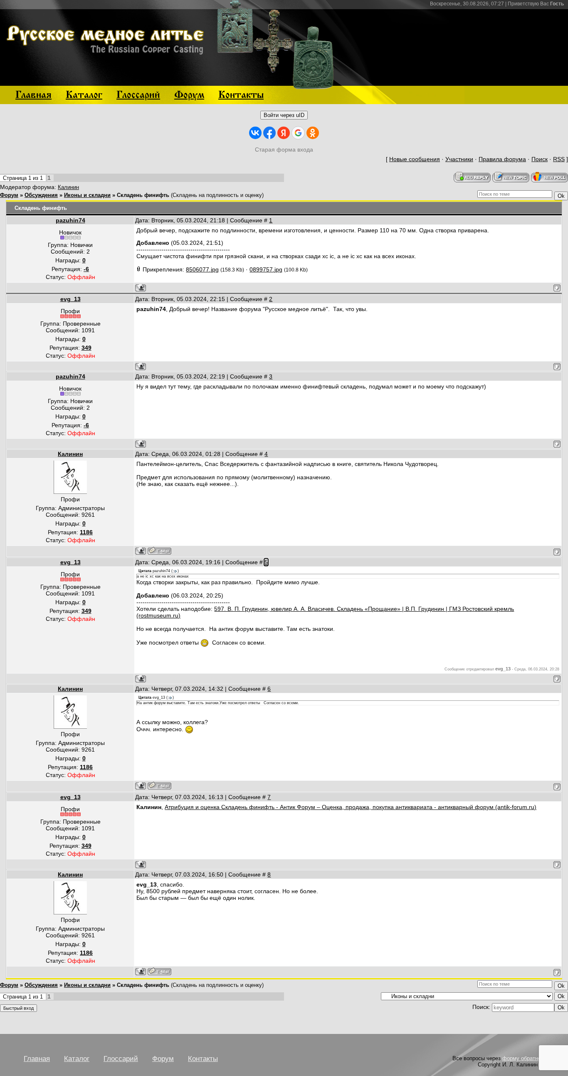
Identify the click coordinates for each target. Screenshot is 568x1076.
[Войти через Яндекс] (283, 133)
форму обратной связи (531, 1058)
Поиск (539, 159)
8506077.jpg (202, 269)
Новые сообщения (414, 159)
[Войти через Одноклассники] (312, 133)
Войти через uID (284, 115)
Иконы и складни (87, 195)
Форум (9, 195)
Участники (459, 159)
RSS (559, 159)
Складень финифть (143, 195)
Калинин (68, 187)
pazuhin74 (70, 220)
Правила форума (502, 159)
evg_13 (70, 299)
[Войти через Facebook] (269, 133)
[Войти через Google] (298, 132)
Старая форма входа (284, 149)
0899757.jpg (265, 269)
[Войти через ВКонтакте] (255, 133)
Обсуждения (41, 195)
